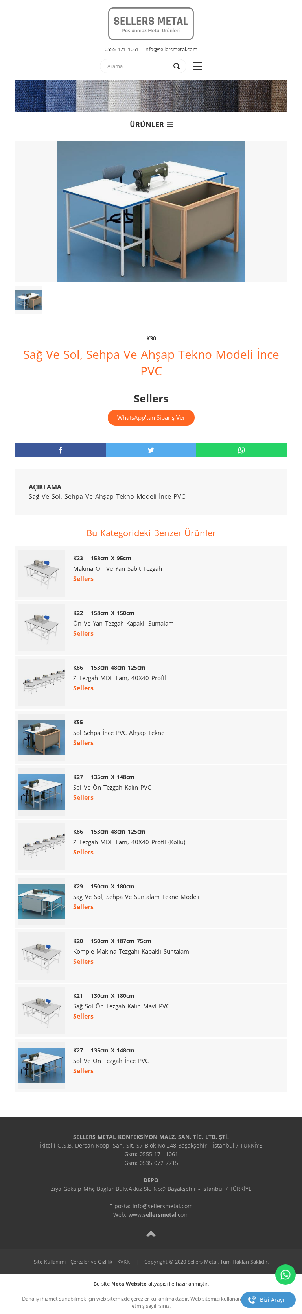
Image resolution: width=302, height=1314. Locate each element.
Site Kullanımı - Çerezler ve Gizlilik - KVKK (82, 1261)
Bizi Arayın (274, 1299)
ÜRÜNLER (147, 124)
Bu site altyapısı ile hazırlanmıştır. (151, 1283)
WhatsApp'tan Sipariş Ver (151, 417)
